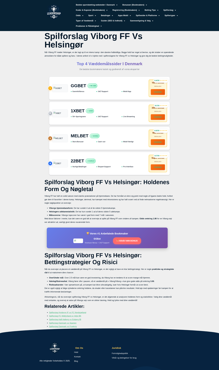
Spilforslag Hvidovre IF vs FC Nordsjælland (67, 312)
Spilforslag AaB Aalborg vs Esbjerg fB (65, 319)
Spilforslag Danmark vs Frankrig (63, 326)
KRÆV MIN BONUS (128, 241)
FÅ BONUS (158, 92)
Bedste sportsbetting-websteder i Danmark (95, 5)
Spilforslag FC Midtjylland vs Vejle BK (65, 316)
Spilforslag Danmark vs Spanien (62, 323)
